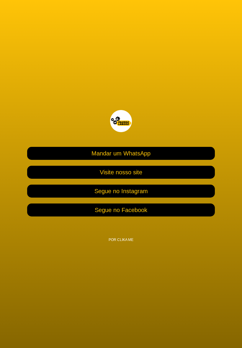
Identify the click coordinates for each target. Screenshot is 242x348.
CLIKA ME (125, 240)
